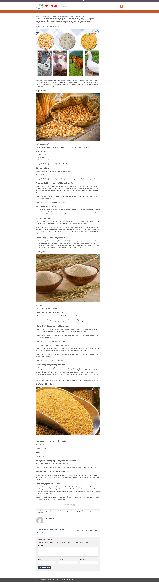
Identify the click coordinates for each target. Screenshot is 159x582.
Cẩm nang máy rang (79, 16)
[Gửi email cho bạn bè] (68, 505)
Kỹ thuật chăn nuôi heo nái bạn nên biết (85, 530)
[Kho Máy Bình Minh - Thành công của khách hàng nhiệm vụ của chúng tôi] (47, 6)
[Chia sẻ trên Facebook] (62, 505)
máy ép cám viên (71, 243)
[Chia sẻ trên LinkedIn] (74, 505)
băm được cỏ (46, 374)
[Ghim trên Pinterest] (71, 505)
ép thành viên (49, 380)
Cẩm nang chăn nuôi (41, 16)
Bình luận (41, 545)
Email (61, 559)
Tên (39, 559)
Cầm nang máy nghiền (67, 16)
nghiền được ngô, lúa (61, 374)
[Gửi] (121, 6)
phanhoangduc (55, 26)
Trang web (82, 559)
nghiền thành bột (61, 241)
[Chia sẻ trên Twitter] (65, 505)
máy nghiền (73, 368)
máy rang (86, 491)
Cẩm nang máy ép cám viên (54, 16)
